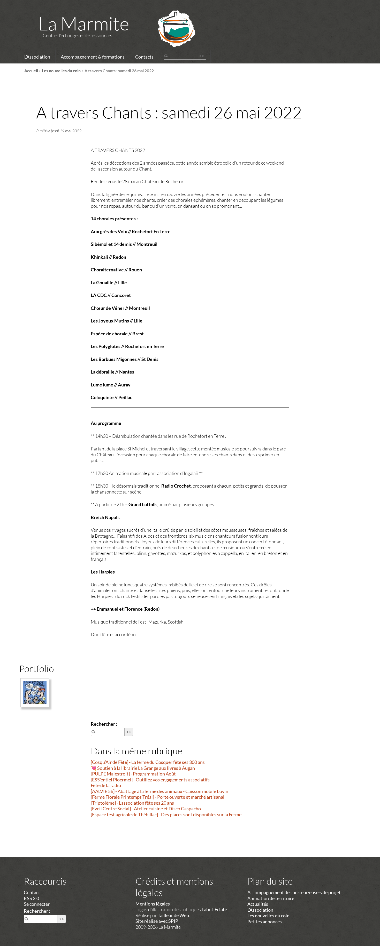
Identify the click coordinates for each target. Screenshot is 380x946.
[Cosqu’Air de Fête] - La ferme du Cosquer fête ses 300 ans (148, 762)
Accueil (31, 70)
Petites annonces (264, 921)
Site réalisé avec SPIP (156, 921)
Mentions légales (152, 904)
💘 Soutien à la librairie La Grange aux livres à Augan (143, 768)
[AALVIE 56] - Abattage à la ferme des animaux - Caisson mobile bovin (159, 791)
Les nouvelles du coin (61, 70)
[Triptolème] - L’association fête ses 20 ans (132, 803)
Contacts (144, 57)
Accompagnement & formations (93, 57)
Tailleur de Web (173, 915)
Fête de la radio (106, 785)
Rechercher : (104, 724)
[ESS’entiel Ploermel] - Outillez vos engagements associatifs (150, 779)
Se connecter (37, 904)
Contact (32, 892)
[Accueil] (170, 35)
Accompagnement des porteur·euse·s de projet (294, 892)
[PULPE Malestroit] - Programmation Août (133, 774)
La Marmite (83, 23)
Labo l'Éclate (214, 909)
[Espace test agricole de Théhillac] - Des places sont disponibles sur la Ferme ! (167, 814)
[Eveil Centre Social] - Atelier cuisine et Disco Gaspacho (146, 808)
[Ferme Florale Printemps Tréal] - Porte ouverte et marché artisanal (157, 797)
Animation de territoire (270, 898)
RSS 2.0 (31, 898)
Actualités (257, 904)
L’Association (37, 57)
